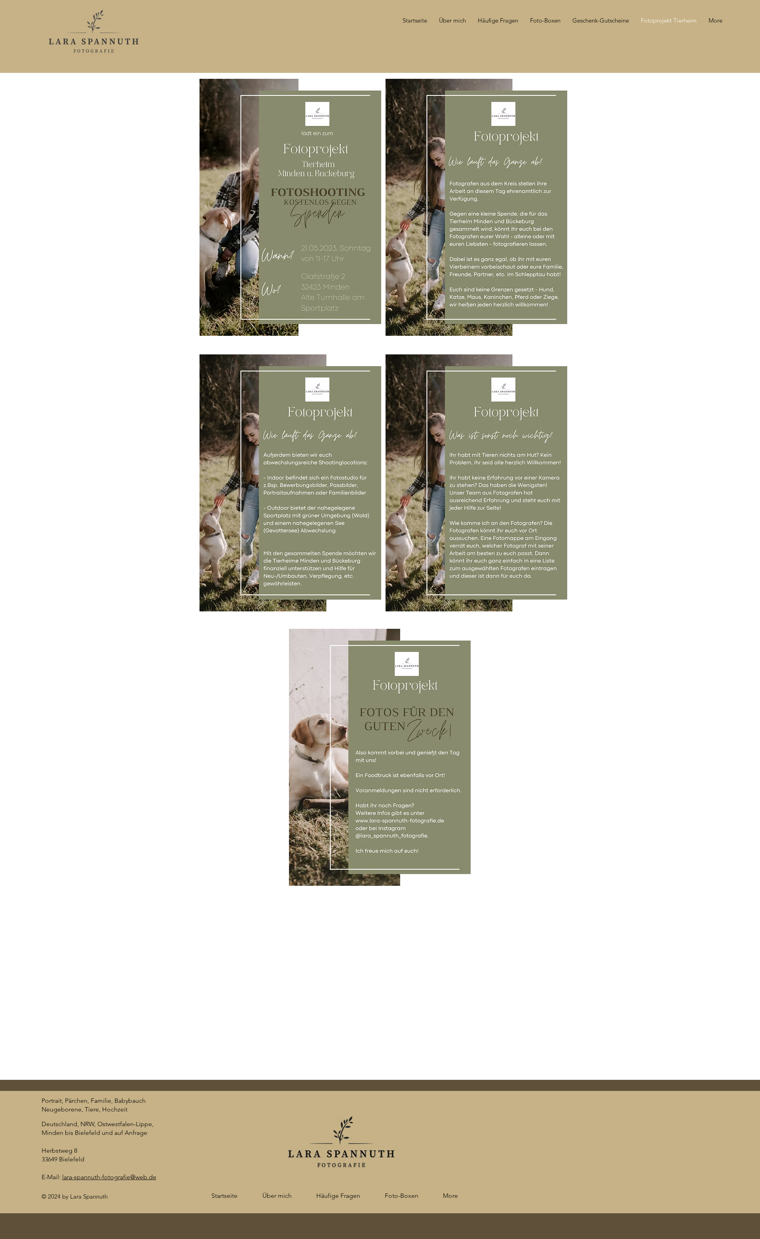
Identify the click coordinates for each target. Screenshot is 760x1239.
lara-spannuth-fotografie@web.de (109, 1177)
